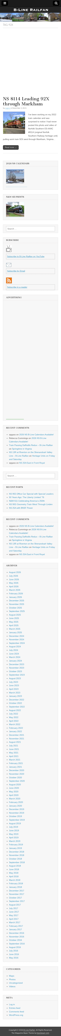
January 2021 (15, 767)
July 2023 (13, 682)
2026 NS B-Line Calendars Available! (36, 434)
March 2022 (14, 724)
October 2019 (15, 816)
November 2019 (16, 813)
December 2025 (16, 600)
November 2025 (16, 604)
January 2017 (15, 929)
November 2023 (16, 668)
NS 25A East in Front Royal (32, 463)
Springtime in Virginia (22, 449)
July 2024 (13, 650)
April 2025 (14, 625)
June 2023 (14, 685)
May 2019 (13, 834)
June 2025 (14, 618)
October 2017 (15, 897)
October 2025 (15, 608)
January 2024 (15, 661)
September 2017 (17, 901)
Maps (11, 976)
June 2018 (14, 869)
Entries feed (14, 1008)
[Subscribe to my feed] (9, 282)
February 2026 (16, 593)
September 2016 (17, 943)
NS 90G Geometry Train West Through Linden (31, 504)
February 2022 (16, 728)
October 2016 (15, 940)
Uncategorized (16, 983)
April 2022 (14, 721)
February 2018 (16, 883)
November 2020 (16, 774)
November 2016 (16, 936)
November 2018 (16, 855)
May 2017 (13, 915)
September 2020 (17, 781)
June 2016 (14, 954)
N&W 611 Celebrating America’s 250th (27, 501)
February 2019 (16, 844)
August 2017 (15, 905)
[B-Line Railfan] (30, 14)
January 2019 (15, 848)
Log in (12, 1004)
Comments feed (16, 1011)
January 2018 (15, 887)
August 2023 (15, 678)
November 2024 (16, 639)
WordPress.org (16, 1015)
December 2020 (16, 770)
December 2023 (16, 664)
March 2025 (14, 629)
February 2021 (16, 763)
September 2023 (17, 675)
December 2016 (16, 933)
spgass (7, 108)
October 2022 (15, 703)
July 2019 (13, 827)
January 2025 (15, 632)
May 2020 (13, 791)
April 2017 (14, 919)
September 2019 (17, 820)
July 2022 (13, 714)
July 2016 (13, 950)
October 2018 (15, 859)
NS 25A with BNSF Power (21, 508)
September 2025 (17, 611)
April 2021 (14, 756)
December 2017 (16, 890)
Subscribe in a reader (17, 287)
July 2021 (13, 745)
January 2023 (15, 696)
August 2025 (15, 615)
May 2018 (13, 873)
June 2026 (14, 579)
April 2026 (14, 586)
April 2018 (14, 876)
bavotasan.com (43, 1033)
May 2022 (13, 717)
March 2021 (14, 759)
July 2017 (13, 908)
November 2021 (16, 738)
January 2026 (15, 597)
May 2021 (13, 752)
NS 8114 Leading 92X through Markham (26, 101)
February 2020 (16, 802)
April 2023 (14, 689)
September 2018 (17, 862)
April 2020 (14, 795)
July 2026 (13, 576)
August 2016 (15, 947)
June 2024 (14, 653)
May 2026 (13, 583)
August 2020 (15, 784)
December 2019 (16, 809)
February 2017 (16, 926)
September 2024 (17, 643)
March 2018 (14, 880)
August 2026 (15, 572)
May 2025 (13, 622)
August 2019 (15, 823)
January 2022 (15, 731)
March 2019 (14, 841)
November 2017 (16, 894)
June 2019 (14, 830)
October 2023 (15, 671)
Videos (12, 986)
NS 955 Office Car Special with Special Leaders (31, 494)
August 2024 (15, 646)
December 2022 (16, 699)
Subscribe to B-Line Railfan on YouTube (25, 256)
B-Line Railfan (29, 1030)
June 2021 (14, 749)
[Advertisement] (30, 63)
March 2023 (14, 692)
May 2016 (13, 958)
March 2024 (14, 657)
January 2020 (15, 806)
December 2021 (16, 735)
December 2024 (16, 636)
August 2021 (15, 742)
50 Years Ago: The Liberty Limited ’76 (26, 497)
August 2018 (15, 866)
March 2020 (14, 798)
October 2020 (15, 777)
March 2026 (14, 590)
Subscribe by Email (16, 271)
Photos (12, 979)
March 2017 (14, 922)
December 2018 (16, 852)
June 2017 (14, 912)
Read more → (11, 147)
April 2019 (14, 837)
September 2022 (17, 706)
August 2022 (15, 710)
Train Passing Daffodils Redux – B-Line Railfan (31, 445)
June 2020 (14, 788)
